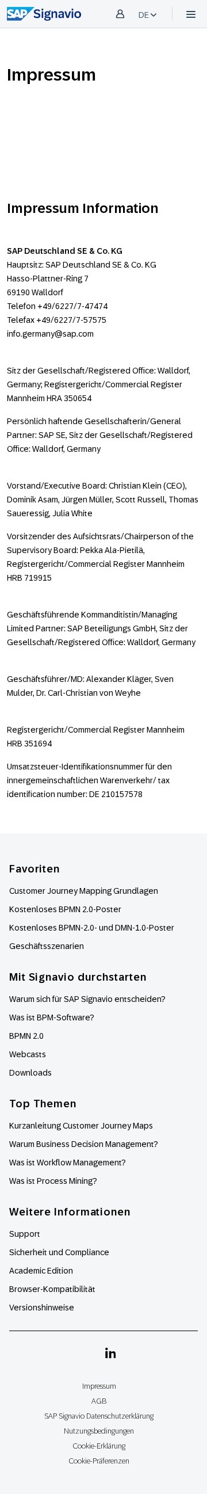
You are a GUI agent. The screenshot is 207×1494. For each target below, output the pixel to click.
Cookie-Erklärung (98, 1446)
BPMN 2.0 (26, 1036)
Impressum (99, 1386)
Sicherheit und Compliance (59, 1252)
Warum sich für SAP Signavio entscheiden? (87, 999)
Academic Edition (41, 1270)
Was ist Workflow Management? (67, 1162)
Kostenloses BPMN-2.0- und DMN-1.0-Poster (91, 927)
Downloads (30, 1072)
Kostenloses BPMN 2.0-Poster (65, 909)
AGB (98, 1401)
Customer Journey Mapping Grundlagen (83, 890)
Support (24, 1233)
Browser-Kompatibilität (52, 1289)
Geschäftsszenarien (46, 946)
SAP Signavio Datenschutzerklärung (99, 1416)
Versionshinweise (41, 1307)
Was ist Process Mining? (53, 1181)
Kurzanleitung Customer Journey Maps (81, 1125)
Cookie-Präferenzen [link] (98, 1461)
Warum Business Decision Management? (83, 1144)
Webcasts (27, 1054)
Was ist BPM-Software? (51, 1017)
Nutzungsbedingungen (99, 1431)
